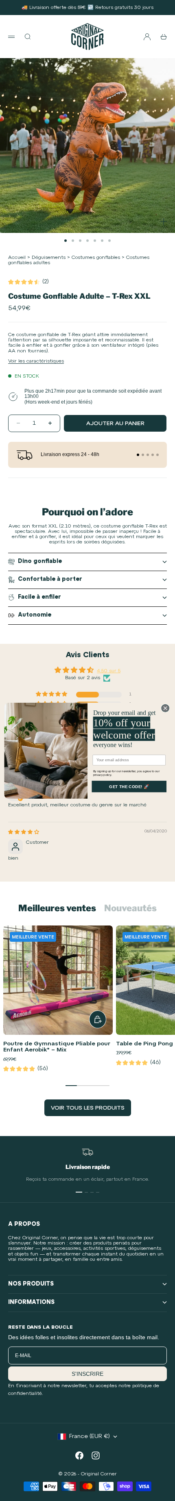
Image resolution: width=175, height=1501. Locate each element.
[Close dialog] (165, 708)
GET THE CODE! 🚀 (129, 786)
